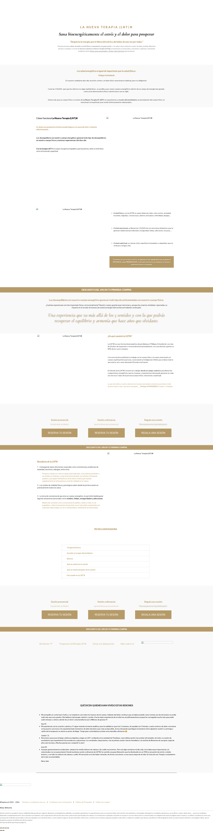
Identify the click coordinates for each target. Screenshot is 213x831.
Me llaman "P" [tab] (46, 644)
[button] (105, 547)
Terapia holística (74, 548)
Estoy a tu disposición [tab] (103, 644)
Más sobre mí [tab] (127, 644)
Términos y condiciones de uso (33, 802)
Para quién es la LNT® (76, 575)
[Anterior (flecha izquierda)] (1, 830)
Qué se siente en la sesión (77, 564)
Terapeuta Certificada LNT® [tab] (72, 644)
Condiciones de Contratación (60, 802)
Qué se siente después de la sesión (81, 570)
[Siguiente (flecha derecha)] (3, 830)
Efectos (70, 559)
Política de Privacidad (84, 802)
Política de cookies (103, 802)
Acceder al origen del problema (80, 553)
